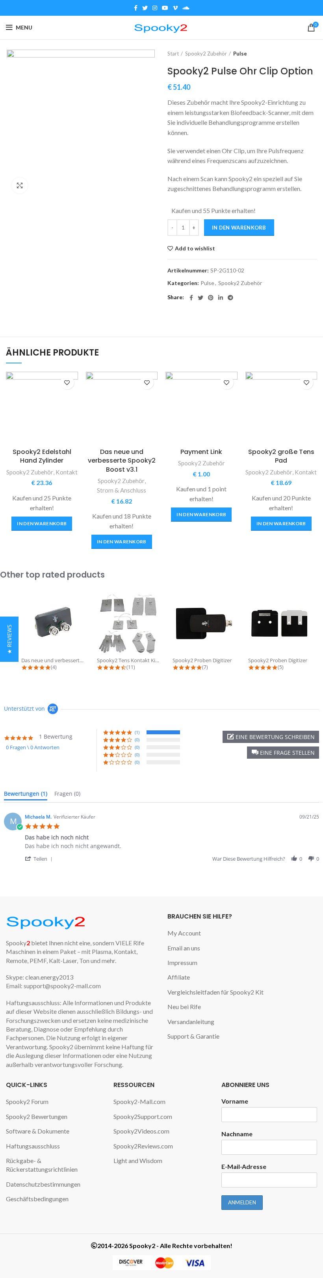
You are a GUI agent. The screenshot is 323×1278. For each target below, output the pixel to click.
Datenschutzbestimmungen (43, 1184)
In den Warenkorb (239, 227)
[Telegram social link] (230, 298)
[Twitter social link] (145, 8)
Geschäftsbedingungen (37, 1198)
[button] (41, 524)
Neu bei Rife (184, 1006)
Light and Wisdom (137, 1160)
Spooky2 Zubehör (206, 53)
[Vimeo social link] (175, 8)
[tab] (25, 795)
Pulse (240, 53)
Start (173, 53)
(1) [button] (137, 732)
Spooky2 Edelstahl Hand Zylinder (42, 456)
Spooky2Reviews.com (143, 1146)
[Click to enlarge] (20, 185)
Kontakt (67, 472)
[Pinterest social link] (211, 298)
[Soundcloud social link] (186, 8)
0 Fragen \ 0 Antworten (32, 747)
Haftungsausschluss (33, 1146)
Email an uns (183, 948)
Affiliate (178, 977)
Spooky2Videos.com (141, 1131)
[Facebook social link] (136, 8)
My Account (184, 933)
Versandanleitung (190, 1021)
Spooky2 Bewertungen (36, 1116)
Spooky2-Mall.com (139, 1101)
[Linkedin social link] (220, 298)
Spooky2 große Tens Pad (281, 456)
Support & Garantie (193, 1036)
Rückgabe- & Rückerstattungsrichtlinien (42, 1165)
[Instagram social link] (155, 8)
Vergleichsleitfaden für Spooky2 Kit (215, 992)
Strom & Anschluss (121, 490)
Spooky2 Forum (27, 1101)
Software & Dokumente (37, 1131)
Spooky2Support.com (142, 1116)
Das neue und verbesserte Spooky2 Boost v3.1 (122, 460)
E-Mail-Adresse (243, 1166)
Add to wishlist (195, 248)
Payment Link (201, 451)
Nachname (236, 1133)
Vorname (234, 1101)
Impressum (182, 962)
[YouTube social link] (165, 8)
